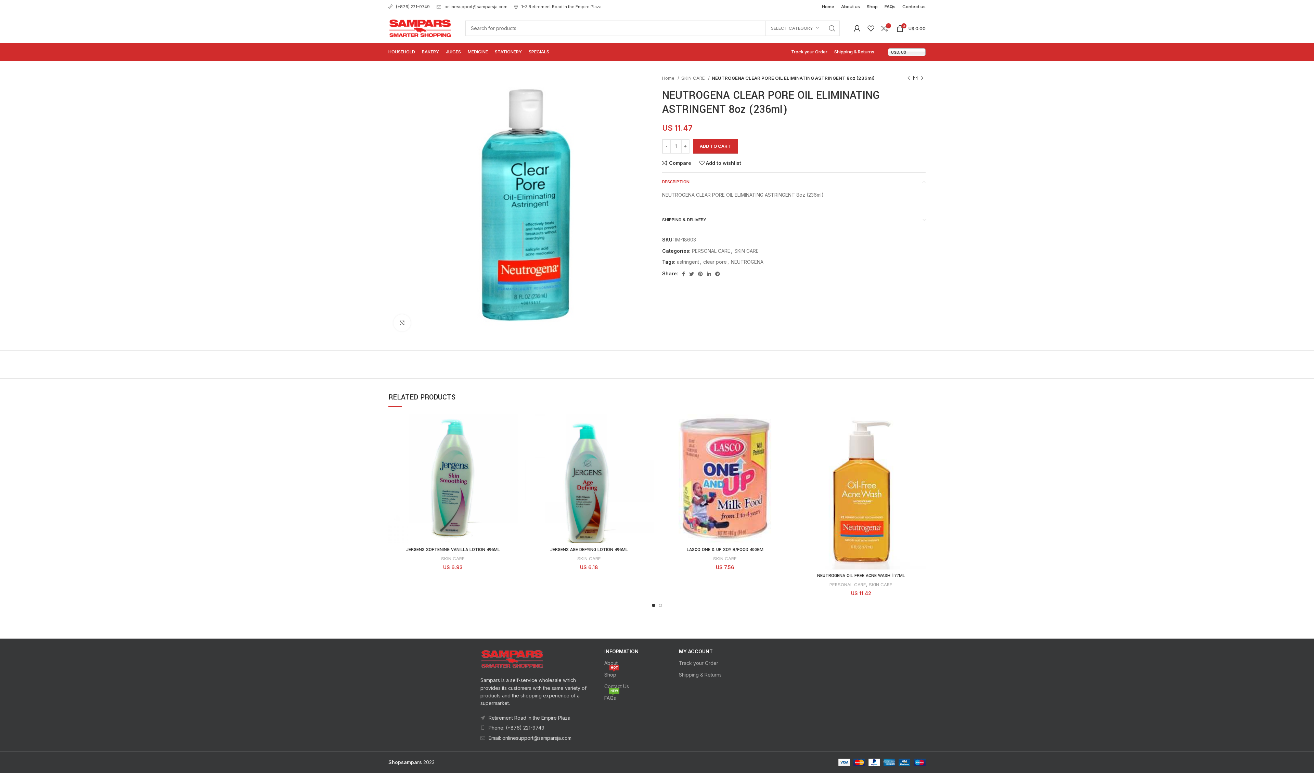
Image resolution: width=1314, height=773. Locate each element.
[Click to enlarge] (402, 322)
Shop (611, 673)
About (611, 663)
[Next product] (922, 78)
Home (669, 78)
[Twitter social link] (691, 274)
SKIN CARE (693, 78)
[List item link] (534, 728)
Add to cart (715, 146)
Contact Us (616, 686)
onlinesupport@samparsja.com (476, 6)
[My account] (857, 28)
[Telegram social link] (717, 274)
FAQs (611, 696)
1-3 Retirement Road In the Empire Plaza (561, 6)
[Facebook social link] (683, 274)
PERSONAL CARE (711, 251)
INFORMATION (621, 651)
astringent (688, 262)
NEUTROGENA (747, 262)
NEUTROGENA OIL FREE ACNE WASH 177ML (861, 576)
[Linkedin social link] (709, 274)
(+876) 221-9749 (413, 6)
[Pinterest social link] (700, 274)
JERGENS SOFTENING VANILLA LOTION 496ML (453, 550)
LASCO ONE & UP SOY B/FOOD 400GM (725, 550)
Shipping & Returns (700, 675)
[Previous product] (908, 78)
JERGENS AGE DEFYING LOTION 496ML (589, 550)
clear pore (715, 262)
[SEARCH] (832, 28)
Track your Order (698, 663)
